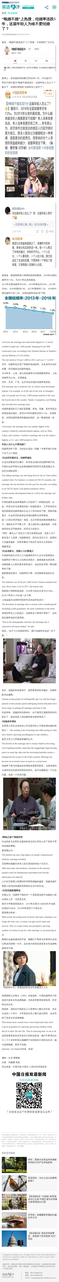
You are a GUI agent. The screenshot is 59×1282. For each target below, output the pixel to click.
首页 (4, 13)
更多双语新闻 (8, 1153)
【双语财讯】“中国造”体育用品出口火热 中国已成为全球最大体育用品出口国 (42, 1199)
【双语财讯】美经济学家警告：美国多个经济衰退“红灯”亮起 (42, 1236)
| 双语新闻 (12, 13)
